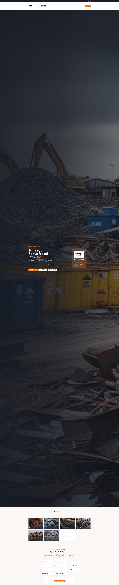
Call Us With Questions (60, 581)
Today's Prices (53, 269)
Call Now (44, 269)
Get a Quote (33, 269)
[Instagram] (90, 1)
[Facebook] (88, 1)
